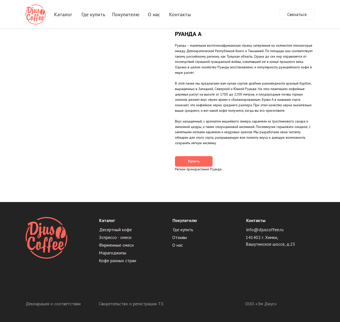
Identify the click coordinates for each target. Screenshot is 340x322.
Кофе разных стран (117, 260)
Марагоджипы (112, 253)
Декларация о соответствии (53, 304)
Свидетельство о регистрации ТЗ (131, 304)
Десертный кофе (115, 229)
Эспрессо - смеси (115, 237)
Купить (194, 161)
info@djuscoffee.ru (264, 229)
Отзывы (179, 237)
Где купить (183, 229)
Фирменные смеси (116, 245)
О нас (177, 245)
